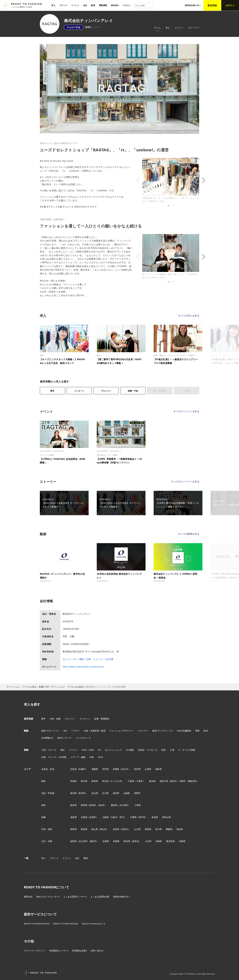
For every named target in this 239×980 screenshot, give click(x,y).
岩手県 (105, 769)
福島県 (158, 769)
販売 (206, 730)
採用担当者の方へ (121, 896)
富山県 (95, 793)
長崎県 (116, 841)
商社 (62, 749)
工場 (172, 749)
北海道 (73, 769)
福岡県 (73, 841)
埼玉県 (105, 781)
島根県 (84, 829)
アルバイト (106, 390)
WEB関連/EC (47, 737)
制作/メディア (64, 737)
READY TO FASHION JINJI (65, 923)
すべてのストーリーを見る (185, 481)
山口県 (137, 829)
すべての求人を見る (188, 315)
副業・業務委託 (101, 718)
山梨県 (126, 793)
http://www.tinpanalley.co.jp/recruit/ (83, 666)
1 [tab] (168, 205)
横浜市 (173, 781)
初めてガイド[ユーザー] (48, 896)
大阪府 (105, 817)
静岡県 (84, 805)
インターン (79, 390)
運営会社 (28, 896)
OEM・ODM (88, 749)
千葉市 (139, 781)
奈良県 (155, 817)
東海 (43, 805)
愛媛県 (169, 829)
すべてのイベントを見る (186, 411)
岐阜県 (73, 805)
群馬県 (94, 781)
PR (99, 749)
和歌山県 (166, 817)
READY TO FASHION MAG (36, 923)
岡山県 (94, 829)
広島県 (116, 829)
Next (201, 180)
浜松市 (101, 805)
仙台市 (124, 769)
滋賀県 (73, 817)
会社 (77, 858)
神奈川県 (164, 781)
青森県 (95, 769)
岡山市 (103, 829)
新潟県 (73, 793)
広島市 (124, 829)
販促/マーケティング (162, 730)
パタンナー (142, 730)
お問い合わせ (96, 950)
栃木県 (84, 781)
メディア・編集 (78, 757)
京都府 (84, 817)
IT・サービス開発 (186, 749)
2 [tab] (173, 205)
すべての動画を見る (188, 533)
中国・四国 (46, 829)
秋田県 (137, 769)
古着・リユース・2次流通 (99, 659)
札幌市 (82, 769)
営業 (197, 730)
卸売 (163, 749)
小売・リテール (48, 749)
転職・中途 (133, 390)
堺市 (122, 817)
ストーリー (193, 27)
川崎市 (182, 781)
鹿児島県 (170, 841)
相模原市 (192, 781)
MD (65, 730)
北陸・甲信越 (47, 793)
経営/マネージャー (50, 730)
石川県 (105, 793)
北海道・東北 (47, 769)
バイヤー (75, 730)
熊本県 (127, 841)
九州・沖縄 (46, 841)
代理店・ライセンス (147, 749)
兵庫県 (133, 817)
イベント (179, 27)
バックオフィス (83, 737)
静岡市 (92, 805)
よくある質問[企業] (99, 896)
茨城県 (73, 781)
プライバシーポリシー (35, 950)
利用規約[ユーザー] (58, 950)
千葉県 (131, 781)
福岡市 (93, 841)
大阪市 (114, 817)
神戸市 (142, 817)
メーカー (73, 749)
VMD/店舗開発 (184, 730)
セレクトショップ (113, 749)
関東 (43, 781)
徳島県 (148, 829)
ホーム (157, 27)
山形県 (148, 769)
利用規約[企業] (79, 950)
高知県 (179, 829)
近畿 (43, 817)
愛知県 (114, 805)
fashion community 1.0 (93, 923)
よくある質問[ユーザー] (74, 896)
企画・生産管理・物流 (95, 730)
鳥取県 (73, 829)
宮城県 (116, 769)
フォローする (73, 27)
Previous (139, 180)
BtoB (100, 757)
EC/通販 (130, 749)
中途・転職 (55, 718)
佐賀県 (105, 841)
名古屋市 (124, 805)
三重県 (137, 805)
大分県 (148, 841)
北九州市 (83, 841)
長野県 (137, 793)
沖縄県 (182, 841)
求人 (168, 27)
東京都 (152, 781)
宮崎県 (159, 841)
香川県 (158, 829)
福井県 (116, 793)
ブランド (54, 858)
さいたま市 (116, 781)
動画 (86, 858)
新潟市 (82, 793)
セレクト (67, 659)
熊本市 (135, 841)
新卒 (52, 390)
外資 (92, 757)
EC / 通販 (79, 659)
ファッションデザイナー (121, 730)
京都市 (92, 817)
